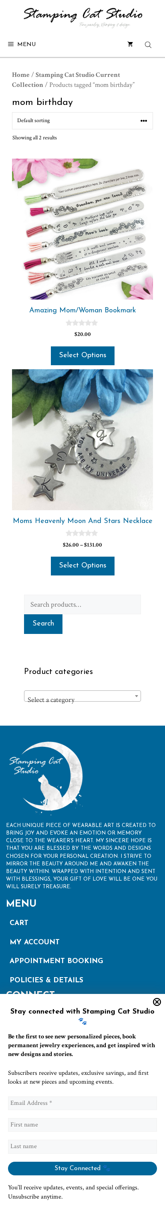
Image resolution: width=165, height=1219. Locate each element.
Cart (19, 923)
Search (43, 624)
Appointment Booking (56, 961)
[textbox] (82, 700)
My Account (35, 942)
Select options (83, 355)
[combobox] (82, 696)
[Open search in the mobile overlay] (149, 45)
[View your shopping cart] (130, 45)
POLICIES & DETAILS (46, 980)
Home (21, 74)
